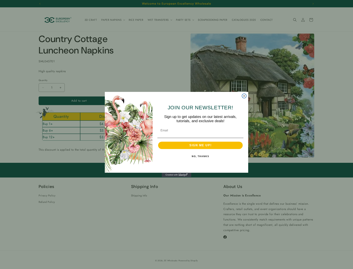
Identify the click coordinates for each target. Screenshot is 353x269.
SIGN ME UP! (200, 145)
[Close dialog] (244, 96)
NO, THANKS (200, 156)
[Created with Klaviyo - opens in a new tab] (176, 175)
